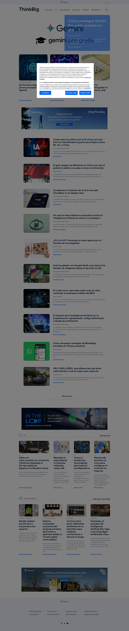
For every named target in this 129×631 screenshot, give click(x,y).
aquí (68, 88)
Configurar (45, 93)
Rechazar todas (71, 93)
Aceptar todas (85, 93)
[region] (65, 80)
